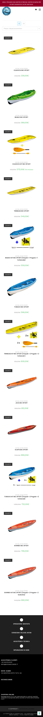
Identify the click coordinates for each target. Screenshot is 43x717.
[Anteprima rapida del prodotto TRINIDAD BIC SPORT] (40, 179)
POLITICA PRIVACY (7, 686)
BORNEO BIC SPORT (21, 546)
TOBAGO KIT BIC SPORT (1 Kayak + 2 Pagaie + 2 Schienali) (21, 498)
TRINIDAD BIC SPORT (21, 211)
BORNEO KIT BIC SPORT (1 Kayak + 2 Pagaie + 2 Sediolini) (21, 594)
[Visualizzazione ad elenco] (24, 23)
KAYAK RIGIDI (24, 68)
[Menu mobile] (39, 10)
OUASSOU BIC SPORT (21, 70)
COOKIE (3, 688)
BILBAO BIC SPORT (21, 117)
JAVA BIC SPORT (21, 403)
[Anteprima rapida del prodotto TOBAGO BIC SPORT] (40, 275)
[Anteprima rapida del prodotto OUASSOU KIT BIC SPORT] (40, 132)
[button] (40, 43)
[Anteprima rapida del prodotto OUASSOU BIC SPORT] (40, 38)
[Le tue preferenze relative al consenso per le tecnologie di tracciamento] (39, 713)
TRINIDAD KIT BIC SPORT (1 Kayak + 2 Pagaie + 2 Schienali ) (21, 355)
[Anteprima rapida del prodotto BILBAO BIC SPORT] (40, 85)
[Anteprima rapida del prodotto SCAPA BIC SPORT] (40, 417)
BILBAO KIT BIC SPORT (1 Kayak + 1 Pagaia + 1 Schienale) (21, 259)
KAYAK (17, 68)
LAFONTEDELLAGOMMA (26, 708)
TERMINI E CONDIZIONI (9, 684)
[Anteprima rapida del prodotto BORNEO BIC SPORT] (40, 513)
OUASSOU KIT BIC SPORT (21, 164)
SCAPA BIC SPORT (21, 450)
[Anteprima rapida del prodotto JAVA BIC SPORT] (40, 371)
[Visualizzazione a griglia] (19, 23)
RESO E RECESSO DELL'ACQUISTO (13, 682)
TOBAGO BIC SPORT (21, 307)
